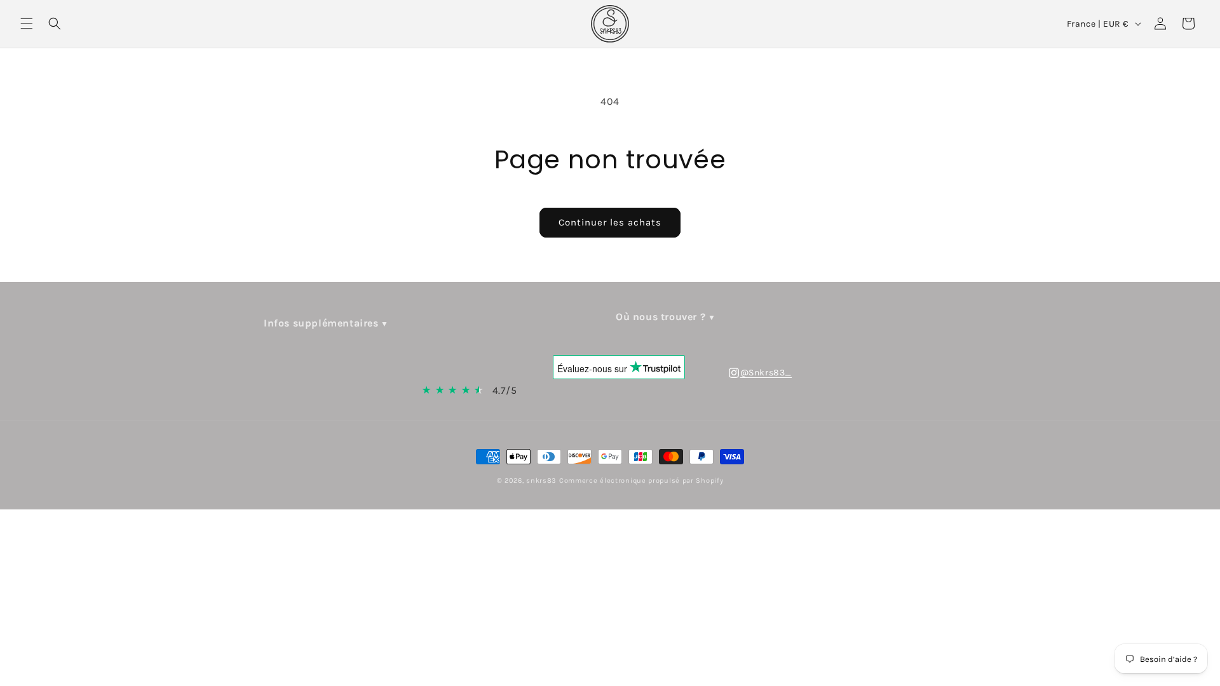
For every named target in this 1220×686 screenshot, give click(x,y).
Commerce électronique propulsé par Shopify (641, 480)
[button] (27, 23)
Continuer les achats (610, 222)
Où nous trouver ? (660, 317)
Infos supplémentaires (321, 323)
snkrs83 (541, 480)
